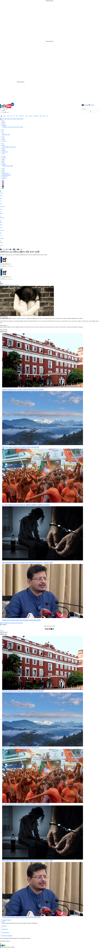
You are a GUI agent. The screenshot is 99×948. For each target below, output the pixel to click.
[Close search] (82, 107)
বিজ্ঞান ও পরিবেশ (5, 152)
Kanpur (13, 623)
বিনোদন (30, 116)
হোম (3, 120)
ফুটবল (6, 134)
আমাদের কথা (4, 166)
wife (22, 623)
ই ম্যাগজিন (4, 158)
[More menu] (98, 116)
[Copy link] (2, 269)
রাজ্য (11, 116)
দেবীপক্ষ (4, 116)
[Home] (7, 105)
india (3, 921)
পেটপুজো (14, 127)
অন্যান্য (8, 134)
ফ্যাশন (11, 127)
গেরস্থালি (21, 127)
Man (16, 623)
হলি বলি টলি (4, 147)
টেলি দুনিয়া (13, 147)
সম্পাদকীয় (4, 164)
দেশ (14, 116)
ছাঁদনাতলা (3, 178)
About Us (4, 926)
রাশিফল (44, 116)
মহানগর (8, 116)
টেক (16, 127)
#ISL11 (4, 122)
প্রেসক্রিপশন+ (21, 116)
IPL (10, 623)
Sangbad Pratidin (6, 920)
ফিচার (3, 170)
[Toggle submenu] (0, 220)
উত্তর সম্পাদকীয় (10, 166)
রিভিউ (7, 147)
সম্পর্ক (9, 127)
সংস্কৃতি (10, 147)
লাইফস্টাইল (36, 116)
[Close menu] (0, 191)
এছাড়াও (1, 245)
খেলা (26, 116)
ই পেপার (3, 156)
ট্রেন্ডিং (3, 159)
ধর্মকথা (3, 139)
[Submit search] (90, 111)
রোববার (3, 168)
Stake (19, 623)
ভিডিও (3, 162)
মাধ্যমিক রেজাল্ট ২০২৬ (6, 173)
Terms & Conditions (7, 935)
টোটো (18, 127)
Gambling (6, 623)
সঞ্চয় (47, 116)
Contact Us (5, 929)
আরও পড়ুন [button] (2, 630)
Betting (2, 623)
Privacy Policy (5, 932)
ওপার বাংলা (4, 141)
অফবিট (3, 138)
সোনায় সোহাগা (4, 176)
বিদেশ (17, 116)
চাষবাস (3, 153)
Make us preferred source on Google (9, 285)
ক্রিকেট (3, 134)
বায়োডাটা (3, 150)
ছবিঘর (41, 116)
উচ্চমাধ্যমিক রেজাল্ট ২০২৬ (6, 175)
